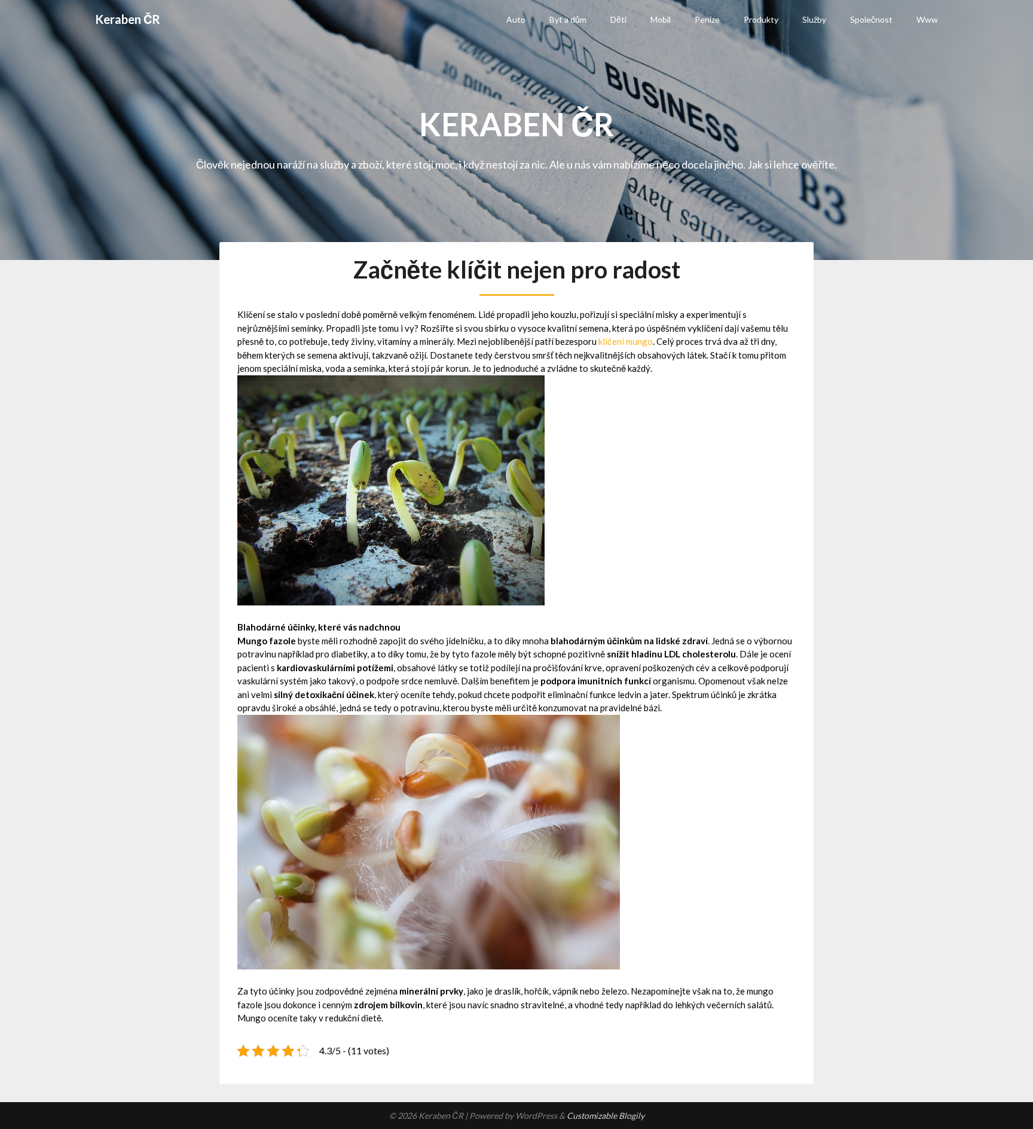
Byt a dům (567, 19)
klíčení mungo (625, 341)
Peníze (707, 19)
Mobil (660, 19)
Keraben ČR (127, 19)
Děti (618, 19)
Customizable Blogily (605, 1115)
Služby (814, 19)
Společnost (871, 19)
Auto (515, 19)
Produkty (761, 19)
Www (927, 19)
